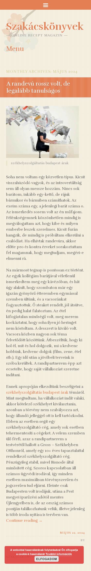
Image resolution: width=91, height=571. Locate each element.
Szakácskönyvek (45, 26)
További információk (59, 554)
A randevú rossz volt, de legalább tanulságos (38, 87)
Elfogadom (46, 559)
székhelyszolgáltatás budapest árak (37, 392)
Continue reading (24, 520)
